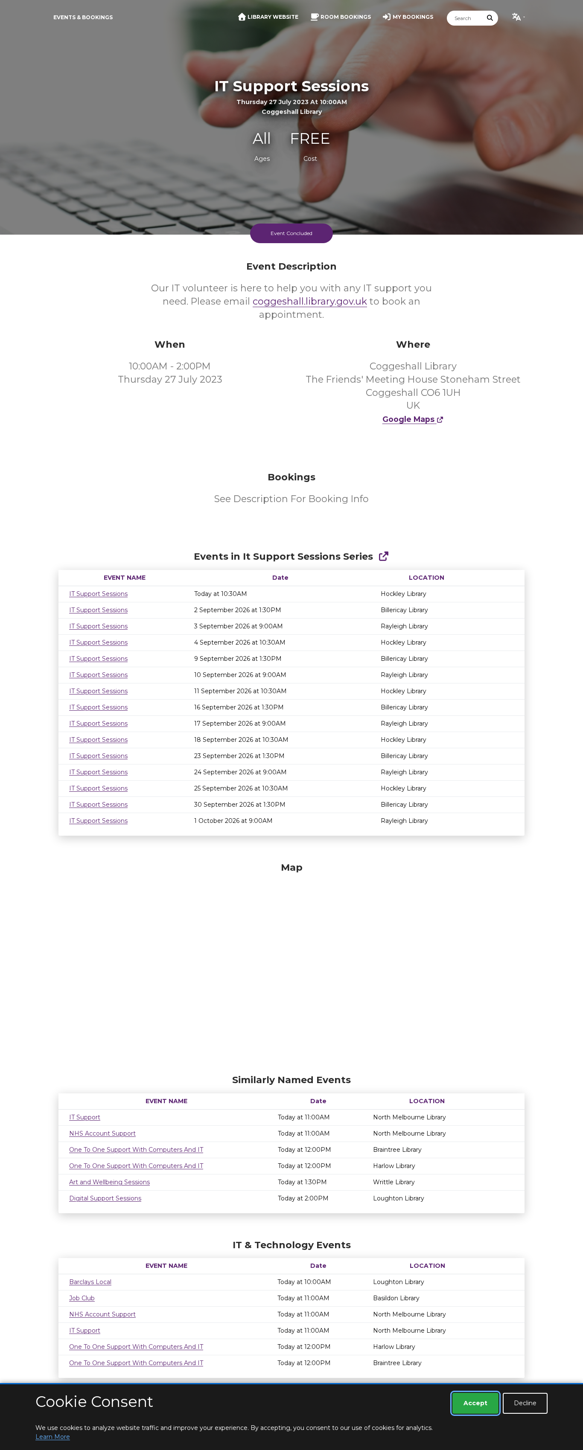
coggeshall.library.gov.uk (310, 301)
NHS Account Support (102, 1133)
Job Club (82, 1298)
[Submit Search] (490, 18)
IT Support (84, 1117)
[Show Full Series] (383, 556)
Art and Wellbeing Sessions (109, 1182)
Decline (525, 1403)
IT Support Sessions (98, 594)
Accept (475, 1403)
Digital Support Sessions (105, 1198)
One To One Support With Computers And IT (136, 1150)
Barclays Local (90, 1282)
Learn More (52, 1437)
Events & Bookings (83, 17)
